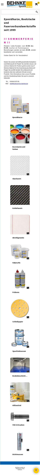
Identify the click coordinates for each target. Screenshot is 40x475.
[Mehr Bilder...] (28, 113)
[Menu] (2, 4)
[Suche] (37, 12)
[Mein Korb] (36, 4)
